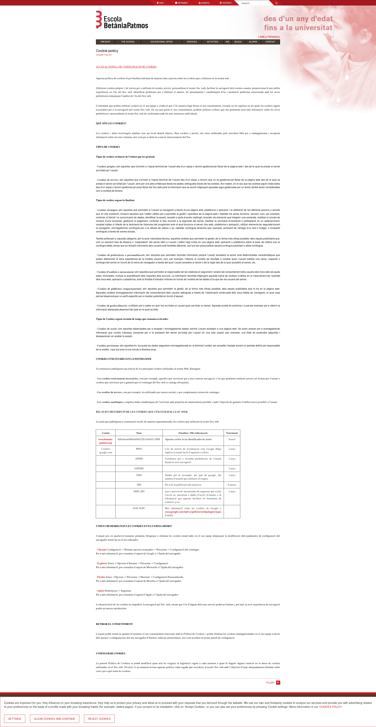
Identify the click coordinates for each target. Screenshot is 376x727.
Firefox (101, 577)
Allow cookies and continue (54, 719)
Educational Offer (162, 42)
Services (192, 42)
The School (128, 42)
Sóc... (162, 3)
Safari (101, 590)
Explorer (102, 563)
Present (105, 42)
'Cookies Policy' (330, 707)
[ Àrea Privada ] (269, 36)
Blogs (238, 42)
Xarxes (205, 3)
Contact (270, 42)
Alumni (253, 42)
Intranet (182, 3)
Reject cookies (99, 719)
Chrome (102, 549)
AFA (227, 42)
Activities (212, 42)
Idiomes (226, 3)
